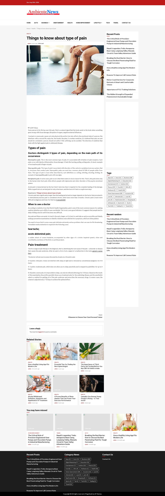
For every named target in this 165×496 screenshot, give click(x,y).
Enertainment (58, 23)
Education (127, 181)
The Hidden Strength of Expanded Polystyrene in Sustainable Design (120, 95)
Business (45, 23)
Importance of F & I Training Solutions (121, 90)
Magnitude (88, 494)
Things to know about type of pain (48, 193)
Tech (108, 23)
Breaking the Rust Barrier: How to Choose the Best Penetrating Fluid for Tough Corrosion (121, 60)
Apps (110, 177)
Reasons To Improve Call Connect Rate (121, 75)
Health (69, 23)
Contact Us (126, 23)
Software (111, 203)
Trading (119, 206)
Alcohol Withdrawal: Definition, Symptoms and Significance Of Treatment (39, 383)
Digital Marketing (114, 181)
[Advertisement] (65, 110)
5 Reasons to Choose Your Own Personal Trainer (85, 316)
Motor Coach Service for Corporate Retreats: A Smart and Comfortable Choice (120, 82)
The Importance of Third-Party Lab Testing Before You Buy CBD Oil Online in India (91, 351)
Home (29, 23)
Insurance (129, 193)
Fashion (124, 184)
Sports (121, 203)
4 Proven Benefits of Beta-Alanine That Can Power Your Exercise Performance (65, 383)
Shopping (131, 199)
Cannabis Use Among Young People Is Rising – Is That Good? (91, 383)
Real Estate (120, 199)
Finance (111, 187)
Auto (36, 23)
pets (110, 199)
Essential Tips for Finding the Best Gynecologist (65, 351)
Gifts (127, 187)
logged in (41, 332)
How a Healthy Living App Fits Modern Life (39, 351)
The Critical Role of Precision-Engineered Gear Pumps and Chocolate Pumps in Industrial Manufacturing (121, 41)
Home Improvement (83, 23)
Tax (129, 203)
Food (120, 187)
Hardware (111, 190)
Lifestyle (97, 23)
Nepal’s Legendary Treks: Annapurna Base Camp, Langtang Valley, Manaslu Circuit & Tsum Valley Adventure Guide (121, 50)
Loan (127, 196)
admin (29, 43)
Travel (115, 23)
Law (110, 196)
